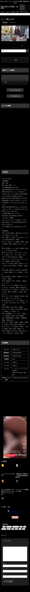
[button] (8, 45)
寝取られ (3, 528)
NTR (4, 526)
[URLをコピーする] (22, 45)
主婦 (21, 526)
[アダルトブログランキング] (15, 511)
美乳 (24, 528)
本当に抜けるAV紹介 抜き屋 (9, 7)
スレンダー (9, 526)
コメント (5, 545)
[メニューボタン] (27, 7)
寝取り (8, 528)
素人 (20, 528)
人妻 (25, 526)
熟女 (16, 528)
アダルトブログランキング (15, 513)
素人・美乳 (5, 22)
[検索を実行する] (27, 50)
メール (5, 568)
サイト (4, 574)
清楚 (13, 528)
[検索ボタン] (22, 7)
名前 (4, 563)
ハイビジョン (15, 526)
